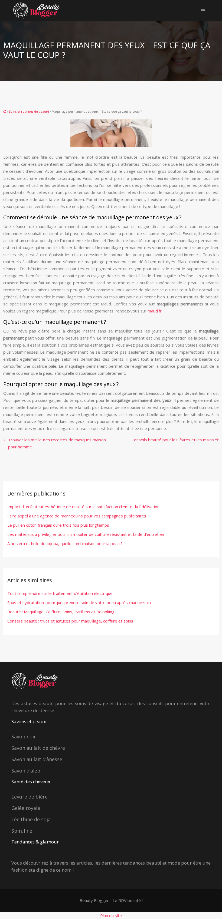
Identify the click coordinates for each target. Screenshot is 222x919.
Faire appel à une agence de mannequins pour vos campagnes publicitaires (76, 516)
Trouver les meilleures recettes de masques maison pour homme (57, 443)
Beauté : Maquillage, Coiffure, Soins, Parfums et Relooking (61, 611)
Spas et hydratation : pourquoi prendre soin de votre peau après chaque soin (79, 602)
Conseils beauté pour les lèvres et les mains (173, 439)
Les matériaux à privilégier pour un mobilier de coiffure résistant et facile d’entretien (85, 534)
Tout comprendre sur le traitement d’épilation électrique (60, 593)
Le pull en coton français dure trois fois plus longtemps (58, 525)
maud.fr (155, 311)
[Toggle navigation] (203, 11)
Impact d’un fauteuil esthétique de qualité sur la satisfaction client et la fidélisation (83, 506)
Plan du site (111, 915)
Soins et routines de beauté (29, 111)
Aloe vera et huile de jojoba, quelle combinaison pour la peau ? (65, 543)
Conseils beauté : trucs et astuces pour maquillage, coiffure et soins (70, 621)
